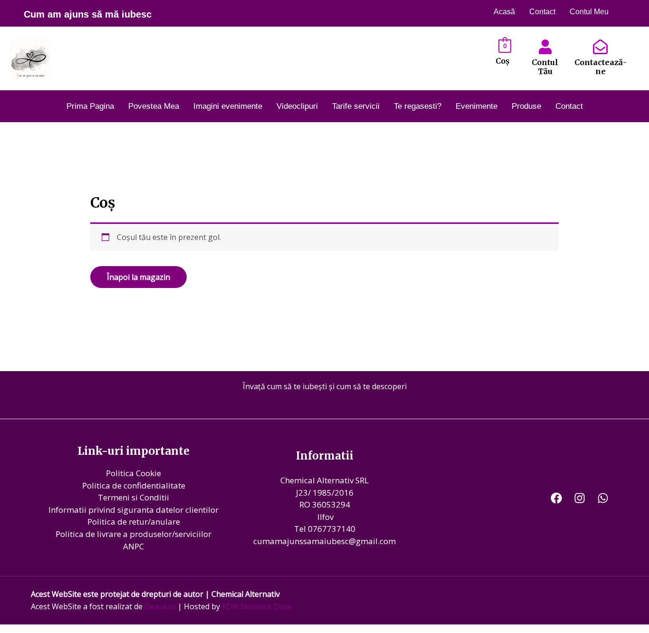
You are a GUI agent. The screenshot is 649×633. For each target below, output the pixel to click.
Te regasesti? (417, 106)
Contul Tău (545, 67)
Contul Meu (589, 12)
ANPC (133, 546)
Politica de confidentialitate (133, 485)
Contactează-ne (600, 67)
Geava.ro (160, 606)
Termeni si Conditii (133, 497)
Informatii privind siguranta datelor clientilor (133, 509)
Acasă (504, 12)
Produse (526, 106)
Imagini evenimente (227, 106)
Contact (542, 12)
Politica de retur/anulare (133, 521)
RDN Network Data (256, 606)
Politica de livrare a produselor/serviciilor (133, 533)
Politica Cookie (133, 473)
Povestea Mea (153, 106)
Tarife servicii (356, 106)
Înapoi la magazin (138, 277)
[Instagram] (579, 498)
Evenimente (476, 106)
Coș (502, 61)
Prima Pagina (90, 106)
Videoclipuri (297, 106)
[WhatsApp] (603, 498)
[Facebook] (556, 498)
